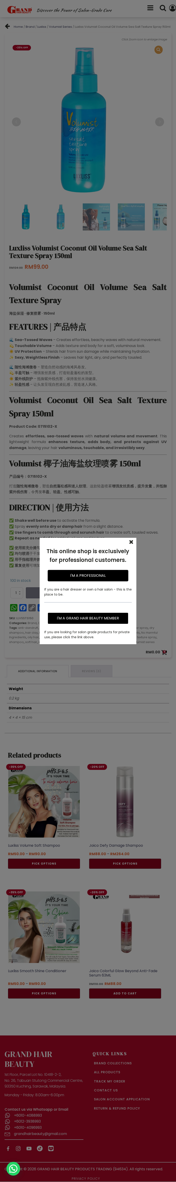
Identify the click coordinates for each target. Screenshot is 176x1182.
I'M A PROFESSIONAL (88, 575)
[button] (13, 1169)
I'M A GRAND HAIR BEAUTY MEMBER (88, 618)
